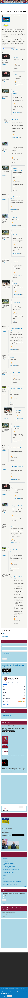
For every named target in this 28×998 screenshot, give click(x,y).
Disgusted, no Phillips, (16, 92)
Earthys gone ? (5, 861)
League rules (5, 874)
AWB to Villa (5, 864)
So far (15, 283)
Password (4, 649)
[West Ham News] (5, 673)
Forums (3, 633)
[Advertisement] (14, 789)
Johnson (16, 57)
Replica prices (5, 880)
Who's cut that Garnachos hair (17, 303)
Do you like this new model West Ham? (10, 884)
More (25, 886)
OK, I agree (3, 996)
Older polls (4, 902)
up (15, 64)
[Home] (14, 2)
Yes (5, 895)
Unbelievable (15, 120)
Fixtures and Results (7, 715)
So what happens (16, 145)
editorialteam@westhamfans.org (8, 727)
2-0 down (16, 487)
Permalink (4, 64)
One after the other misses (17, 466)
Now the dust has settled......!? (8, 863)
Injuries (4, 716)
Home (2, 6)
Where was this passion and (16, 329)
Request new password (7, 655)
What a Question (6, 860)
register (17, 49)
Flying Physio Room (7, 718)
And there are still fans (18, 577)
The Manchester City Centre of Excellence (11, 869)
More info (7, 993)
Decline (9, 996)
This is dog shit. (17, 426)
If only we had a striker (17, 506)
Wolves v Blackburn (7, 867)
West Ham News (5, 672)
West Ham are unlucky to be (16, 262)
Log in (13, 49)
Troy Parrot (5, 877)
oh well (13, 526)
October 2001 (5, 858)
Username (4, 644)
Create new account (6, 653)
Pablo (4, 878)
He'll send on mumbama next (16, 389)
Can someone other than (16, 448)
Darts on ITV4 (16, 373)
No (4, 897)
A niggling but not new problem (9, 866)
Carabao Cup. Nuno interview (8, 872)
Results (4, 903)
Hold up (12, 357)
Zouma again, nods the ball (18, 234)
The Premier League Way (8, 883)
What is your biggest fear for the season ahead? (12, 881)
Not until (18, 410)
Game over (14, 217)
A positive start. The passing (15, 197)
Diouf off (4, 870)
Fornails (4, 875)
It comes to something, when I (17, 169)
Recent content (5, 636)
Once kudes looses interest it (16, 550)
